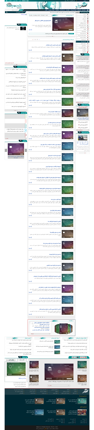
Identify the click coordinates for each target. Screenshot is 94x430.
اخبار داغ (83, 10)
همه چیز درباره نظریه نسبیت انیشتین (54, 265)
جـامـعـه (26, 121)
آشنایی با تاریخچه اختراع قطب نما (54, 221)
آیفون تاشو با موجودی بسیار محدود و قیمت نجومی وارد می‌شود (20, 349)
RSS (62, 422)
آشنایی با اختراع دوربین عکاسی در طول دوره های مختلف (50, 309)
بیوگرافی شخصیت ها (19, 391)
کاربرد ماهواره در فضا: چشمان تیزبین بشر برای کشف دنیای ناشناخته (56, 33)
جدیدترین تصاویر (83, 407)
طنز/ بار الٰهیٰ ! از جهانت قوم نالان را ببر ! (19, 382)
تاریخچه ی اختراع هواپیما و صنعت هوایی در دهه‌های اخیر (50, 287)
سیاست (75, 389)
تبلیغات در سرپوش (59, 419)
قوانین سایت (82, 421)
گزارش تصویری (71, 422)
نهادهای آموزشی (54, 389)
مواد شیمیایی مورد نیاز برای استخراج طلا (18, 90)
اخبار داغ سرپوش (80, 102)
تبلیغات (10, 0)
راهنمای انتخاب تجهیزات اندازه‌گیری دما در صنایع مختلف (16, 70)
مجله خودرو (33, 393)
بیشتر (7, 138)
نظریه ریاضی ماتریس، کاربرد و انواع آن (53, 45)
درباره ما (83, 419)
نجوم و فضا (43, 15)
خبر (87, 54)
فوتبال (56, 391)
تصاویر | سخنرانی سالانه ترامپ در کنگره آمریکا (51, 411)
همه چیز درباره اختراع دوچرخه (55, 254)
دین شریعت (44, 393)
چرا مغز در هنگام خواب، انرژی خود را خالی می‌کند (78, 349)
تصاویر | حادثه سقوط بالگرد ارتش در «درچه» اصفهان (30, 412)
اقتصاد (75, 391)
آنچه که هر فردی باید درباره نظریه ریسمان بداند (52, 243)
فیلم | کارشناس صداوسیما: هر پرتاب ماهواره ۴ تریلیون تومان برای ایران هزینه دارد (33, 370)
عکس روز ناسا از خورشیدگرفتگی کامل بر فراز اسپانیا (13, 28)
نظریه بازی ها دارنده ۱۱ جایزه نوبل (54, 155)
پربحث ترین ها (73, 10)
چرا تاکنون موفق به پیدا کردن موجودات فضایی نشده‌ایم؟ (82, 118)
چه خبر (22, 113)
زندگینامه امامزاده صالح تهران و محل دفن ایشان (41, 323)
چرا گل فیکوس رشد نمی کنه (20, 77)
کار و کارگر (74, 393)
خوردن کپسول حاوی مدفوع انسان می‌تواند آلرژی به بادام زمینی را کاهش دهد (74, 347)
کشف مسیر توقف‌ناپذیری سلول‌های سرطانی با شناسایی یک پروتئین (76, 352)
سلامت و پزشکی (66, 391)
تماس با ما (72, 419)
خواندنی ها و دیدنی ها (18, 389)
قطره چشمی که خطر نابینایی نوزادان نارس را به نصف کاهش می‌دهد (75, 340)
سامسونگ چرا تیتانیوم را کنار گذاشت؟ (25, 346)
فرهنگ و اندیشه (43, 391)
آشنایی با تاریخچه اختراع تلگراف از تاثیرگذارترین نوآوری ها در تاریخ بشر (47, 276)
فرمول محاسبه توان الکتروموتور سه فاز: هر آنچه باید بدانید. (16, 95)
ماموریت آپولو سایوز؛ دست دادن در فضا (18, 106)
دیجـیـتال (26, 126)
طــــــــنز (22, 359)
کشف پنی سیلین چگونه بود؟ (55, 232)
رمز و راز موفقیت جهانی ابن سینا (54, 111)
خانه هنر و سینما (43, 389)
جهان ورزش (55, 393)
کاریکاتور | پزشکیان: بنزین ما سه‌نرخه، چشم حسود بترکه (16, 157)
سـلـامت (26, 116)
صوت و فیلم (82, 422)
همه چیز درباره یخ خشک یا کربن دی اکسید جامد (45, 351)
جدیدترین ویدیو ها (83, 396)
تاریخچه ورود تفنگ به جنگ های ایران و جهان (52, 89)
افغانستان (21, 393)
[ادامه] (30, 30)
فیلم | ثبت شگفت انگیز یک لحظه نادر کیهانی (82, 384)
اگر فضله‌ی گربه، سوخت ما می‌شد (20, 386)
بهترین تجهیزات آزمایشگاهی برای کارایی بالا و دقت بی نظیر (16, 103)
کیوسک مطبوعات (51, 10)
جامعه (68, 389)
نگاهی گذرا (50, 419)
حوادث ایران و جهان (65, 393)
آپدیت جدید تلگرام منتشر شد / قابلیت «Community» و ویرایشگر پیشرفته (20, 344)
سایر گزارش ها (80, 130)
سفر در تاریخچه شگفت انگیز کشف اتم (53, 67)
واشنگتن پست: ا (72, 12)
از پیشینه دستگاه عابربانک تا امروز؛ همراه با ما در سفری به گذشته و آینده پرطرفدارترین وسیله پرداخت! (45, 100)
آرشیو (20, 0)
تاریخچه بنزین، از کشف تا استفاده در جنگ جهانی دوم (51, 144)
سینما (26, 135)
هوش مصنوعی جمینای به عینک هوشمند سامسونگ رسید (21, 340)
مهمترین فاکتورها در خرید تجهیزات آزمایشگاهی (17, 82)
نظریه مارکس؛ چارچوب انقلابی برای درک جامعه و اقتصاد (50, 78)
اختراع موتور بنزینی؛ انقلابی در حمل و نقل (43, 21)
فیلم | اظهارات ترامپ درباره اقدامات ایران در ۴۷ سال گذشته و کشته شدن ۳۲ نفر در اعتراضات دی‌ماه (29, 401)
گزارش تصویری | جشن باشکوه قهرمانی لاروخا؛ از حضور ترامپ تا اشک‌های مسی (72, 412)
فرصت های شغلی (48, 421)
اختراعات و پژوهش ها (36, 15)
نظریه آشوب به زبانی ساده (56, 199)
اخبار (46, 10)
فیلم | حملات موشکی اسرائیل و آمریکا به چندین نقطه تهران (51, 401)
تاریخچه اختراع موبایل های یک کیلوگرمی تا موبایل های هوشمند (48, 177)
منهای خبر (67, 10)
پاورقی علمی (11, 359)
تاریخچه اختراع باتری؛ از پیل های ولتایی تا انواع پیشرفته (50, 188)
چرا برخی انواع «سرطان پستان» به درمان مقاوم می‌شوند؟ (77, 343)
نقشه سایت (61, 421)
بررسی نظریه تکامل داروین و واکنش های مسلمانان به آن (50, 298)
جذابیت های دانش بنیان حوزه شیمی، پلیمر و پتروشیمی (15, 98)
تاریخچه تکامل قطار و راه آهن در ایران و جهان (52, 133)
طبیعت (47, 15)
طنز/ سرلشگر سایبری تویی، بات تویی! (19, 384)
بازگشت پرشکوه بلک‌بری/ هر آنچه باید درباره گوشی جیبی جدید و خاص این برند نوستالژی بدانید (19, 353)
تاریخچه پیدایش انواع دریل (55, 210)
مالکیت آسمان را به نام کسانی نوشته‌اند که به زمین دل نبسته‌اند (16, 86)
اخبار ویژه (79, 10)
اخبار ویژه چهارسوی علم (10, 62)
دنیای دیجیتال (32, 391)
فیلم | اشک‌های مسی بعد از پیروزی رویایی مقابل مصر (72, 401)
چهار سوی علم (32, 389)
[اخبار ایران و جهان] (81, 8)
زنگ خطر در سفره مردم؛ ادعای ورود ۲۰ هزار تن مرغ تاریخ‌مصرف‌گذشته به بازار (82, 143)
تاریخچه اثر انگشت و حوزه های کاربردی (53, 166)
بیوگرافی (57, 10)
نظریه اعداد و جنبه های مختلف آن (54, 122)
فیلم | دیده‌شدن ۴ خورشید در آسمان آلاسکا (82, 370)
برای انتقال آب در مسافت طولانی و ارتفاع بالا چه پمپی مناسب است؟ (16, 74)
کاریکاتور (24, 141)
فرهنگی (26, 130)
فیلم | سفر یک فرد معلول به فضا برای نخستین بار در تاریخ (33, 384)
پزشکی (31, 15)
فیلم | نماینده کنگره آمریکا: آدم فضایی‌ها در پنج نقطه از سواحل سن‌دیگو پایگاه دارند (61, 381)
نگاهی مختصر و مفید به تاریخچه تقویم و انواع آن (51, 56)
